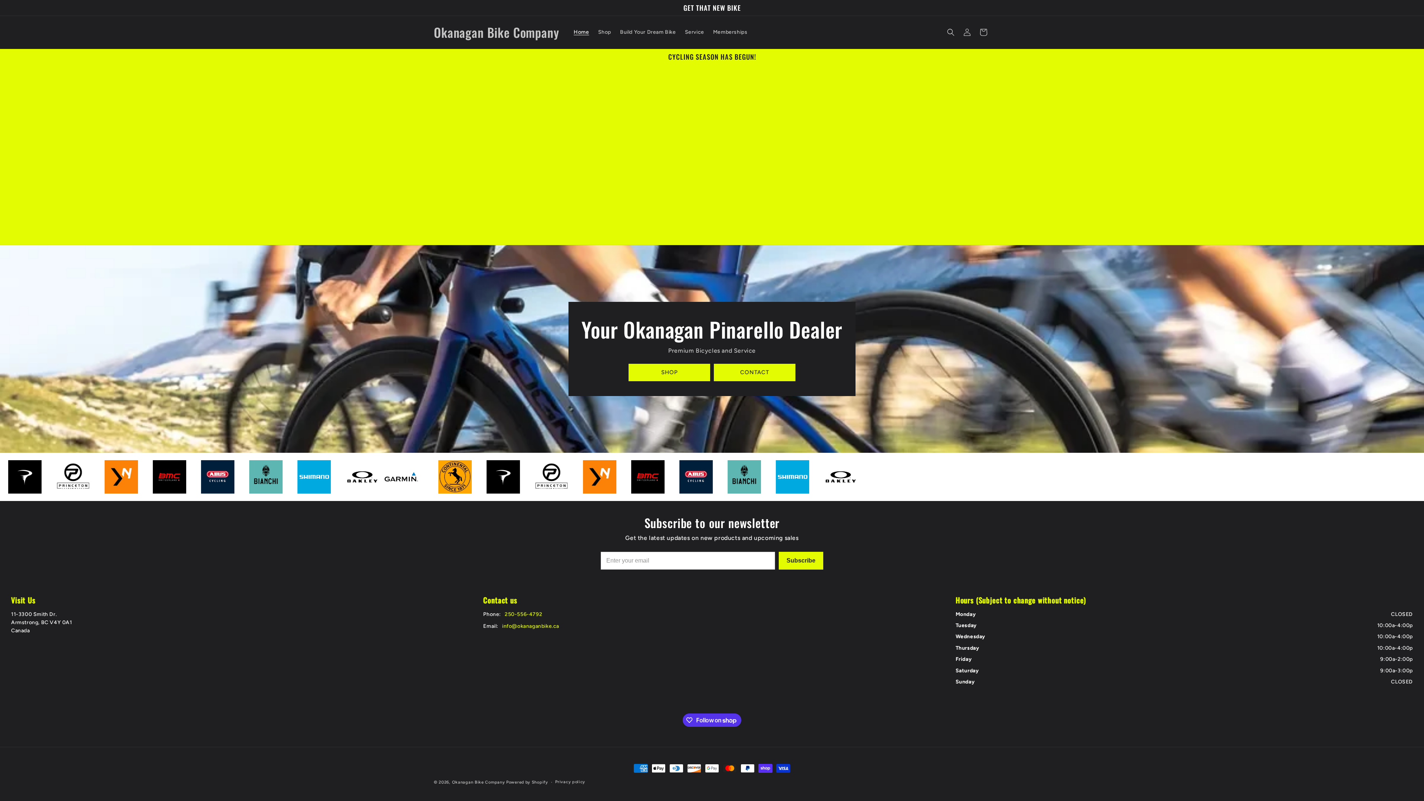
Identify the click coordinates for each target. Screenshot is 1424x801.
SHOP (669, 372)
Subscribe (801, 560)
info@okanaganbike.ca (530, 626)
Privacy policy (570, 781)
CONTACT (754, 372)
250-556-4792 (523, 614)
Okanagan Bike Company (478, 782)
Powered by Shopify (527, 782)
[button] (951, 32)
